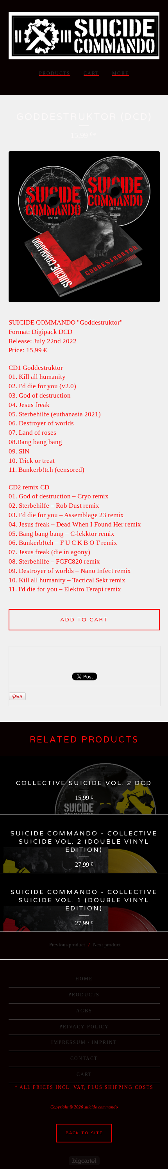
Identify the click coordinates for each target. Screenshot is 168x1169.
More (120, 73)
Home (84, 979)
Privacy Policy (84, 1027)
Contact (84, 1058)
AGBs (84, 1011)
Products (54, 73)
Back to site (84, 1133)
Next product (107, 945)
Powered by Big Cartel (84, 1160)
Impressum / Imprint (84, 1042)
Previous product (67, 945)
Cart (91, 73)
